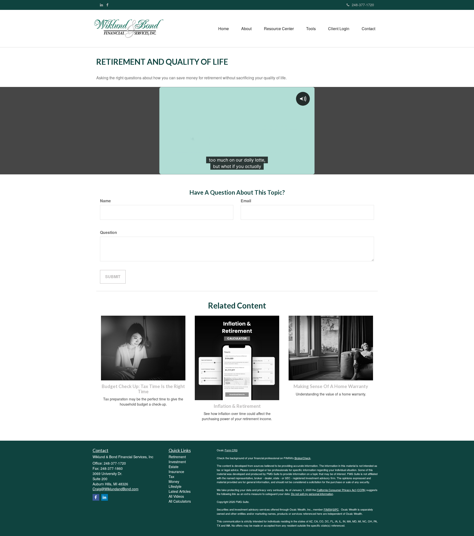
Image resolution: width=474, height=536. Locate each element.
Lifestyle (175, 486)
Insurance (176, 471)
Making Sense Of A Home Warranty (331, 386)
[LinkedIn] (101, 4)
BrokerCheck (303, 458)
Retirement (177, 456)
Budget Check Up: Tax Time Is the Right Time (143, 389)
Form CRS (231, 450)
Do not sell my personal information (312, 494)
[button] (246, 28)
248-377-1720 (363, 4)
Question (108, 232)
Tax (171, 476)
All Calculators (180, 501)
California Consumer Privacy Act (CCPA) (341, 490)
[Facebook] (107, 4)
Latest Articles (180, 491)
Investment (177, 461)
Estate (173, 466)
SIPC (336, 509)
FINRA (328, 509)
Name (105, 201)
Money (174, 481)
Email (246, 201)
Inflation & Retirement (237, 406)
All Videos (176, 496)
